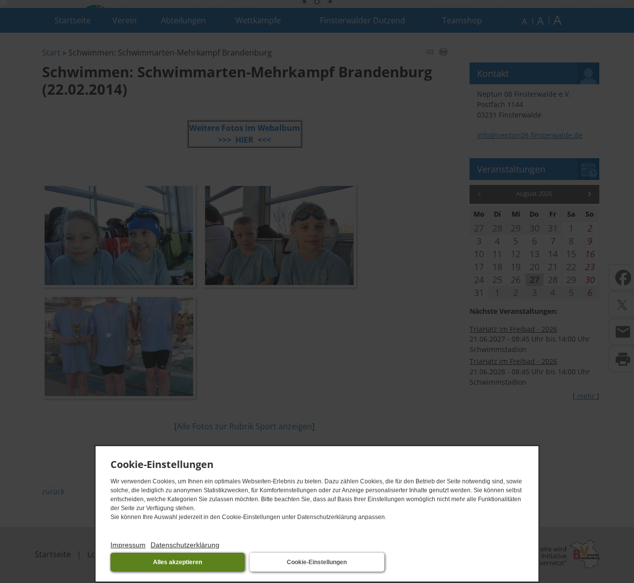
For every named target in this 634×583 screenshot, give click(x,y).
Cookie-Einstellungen (317, 562)
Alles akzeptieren (177, 562)
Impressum (128, 545)
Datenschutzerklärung (185, 545)
